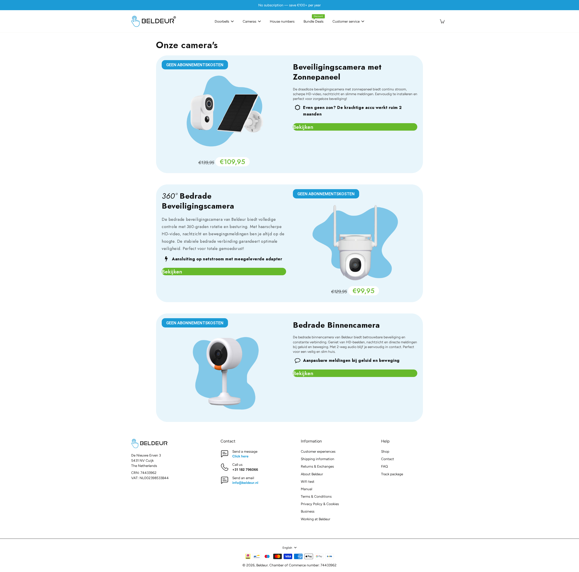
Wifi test (307, 481)
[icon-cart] (442, 21)
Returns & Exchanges (317, 466)
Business (307, 511)
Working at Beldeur (315, 519)
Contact (387, 459)
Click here (240, 456)
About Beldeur (312, 474)
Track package (392, 474)
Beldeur (262, 565)
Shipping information (317, 459)
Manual (306, 489)
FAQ (384, 466)
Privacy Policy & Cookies (320, 504)
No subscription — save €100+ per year (289, 5)
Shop (385, 451)
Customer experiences (318, 451)
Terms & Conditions (316, 496)
